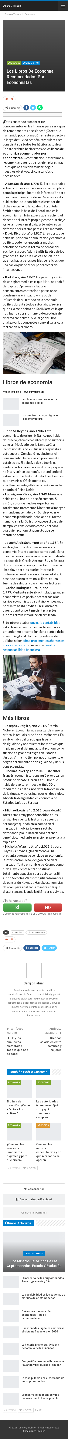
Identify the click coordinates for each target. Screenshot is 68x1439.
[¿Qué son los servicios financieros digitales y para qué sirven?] (19, 1131)
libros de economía (36, 932)
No (48, 907)
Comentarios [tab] (36, 1188)
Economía (14, 63)
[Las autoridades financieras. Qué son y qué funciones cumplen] (48, 1089)
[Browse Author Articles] (34, 970)
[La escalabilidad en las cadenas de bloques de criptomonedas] (11, 1299)
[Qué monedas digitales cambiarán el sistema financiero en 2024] (11, 1332)
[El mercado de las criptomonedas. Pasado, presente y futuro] (11, 1282)
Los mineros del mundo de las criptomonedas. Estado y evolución (34, 1263)
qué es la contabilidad (45, 623)
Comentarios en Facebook (36, 1199)
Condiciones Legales (34, 1431)
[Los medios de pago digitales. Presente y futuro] (11, 420)
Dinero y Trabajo (12, 5)
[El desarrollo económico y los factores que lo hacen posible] (11, 1399)
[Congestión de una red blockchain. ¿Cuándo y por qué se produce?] (11, 1366)
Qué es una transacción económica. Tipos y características (36, 1315)
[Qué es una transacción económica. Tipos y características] (11, 1316)
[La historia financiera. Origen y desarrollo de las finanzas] (11, 1349)
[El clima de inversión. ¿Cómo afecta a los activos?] (19, 1089)
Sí (17, 907)
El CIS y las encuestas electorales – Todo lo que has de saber (17, 1046)
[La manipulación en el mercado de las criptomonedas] (11, 1382)
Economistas (31, 63)
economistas (18, 932)
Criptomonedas (34, 1253)
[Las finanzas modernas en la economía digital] (11, 404)
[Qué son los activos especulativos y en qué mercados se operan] (48, 1131)
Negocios (43, 1125)
